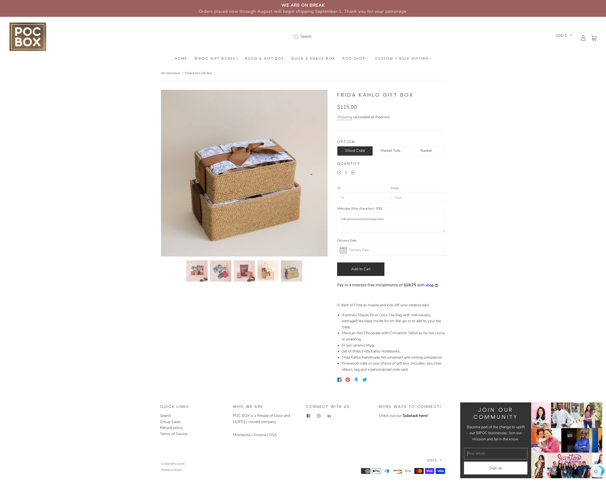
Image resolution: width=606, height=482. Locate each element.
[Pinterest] (347, 379)
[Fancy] (356, 379)
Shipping (344, 117)
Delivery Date (347, 241)
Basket (426, 150)
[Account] (583, 37)
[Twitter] (365, 379)
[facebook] (308, 415)
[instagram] (318, 415)
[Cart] (594, 37)
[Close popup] (597, 407)
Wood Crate (355, 150)
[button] (177, 174)
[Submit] (297, 37)
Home (181, 59)
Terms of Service (173, 434)
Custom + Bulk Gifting (402, 59)
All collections (170, 73)
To (339, 188)
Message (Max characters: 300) (359, 209)
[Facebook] (339, 379)
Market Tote (390, 150)
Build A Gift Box (264, 59)
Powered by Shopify (171, 470)
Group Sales (170, 421)
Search (165, 415)
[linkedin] (329, 415)
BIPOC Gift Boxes (215, 59)
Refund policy (171, 427)
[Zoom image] (244, 174)
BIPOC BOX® (177, 464)
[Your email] (495, 453)
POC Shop (354, 59)
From (395, 188)
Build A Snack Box (313, 59)
